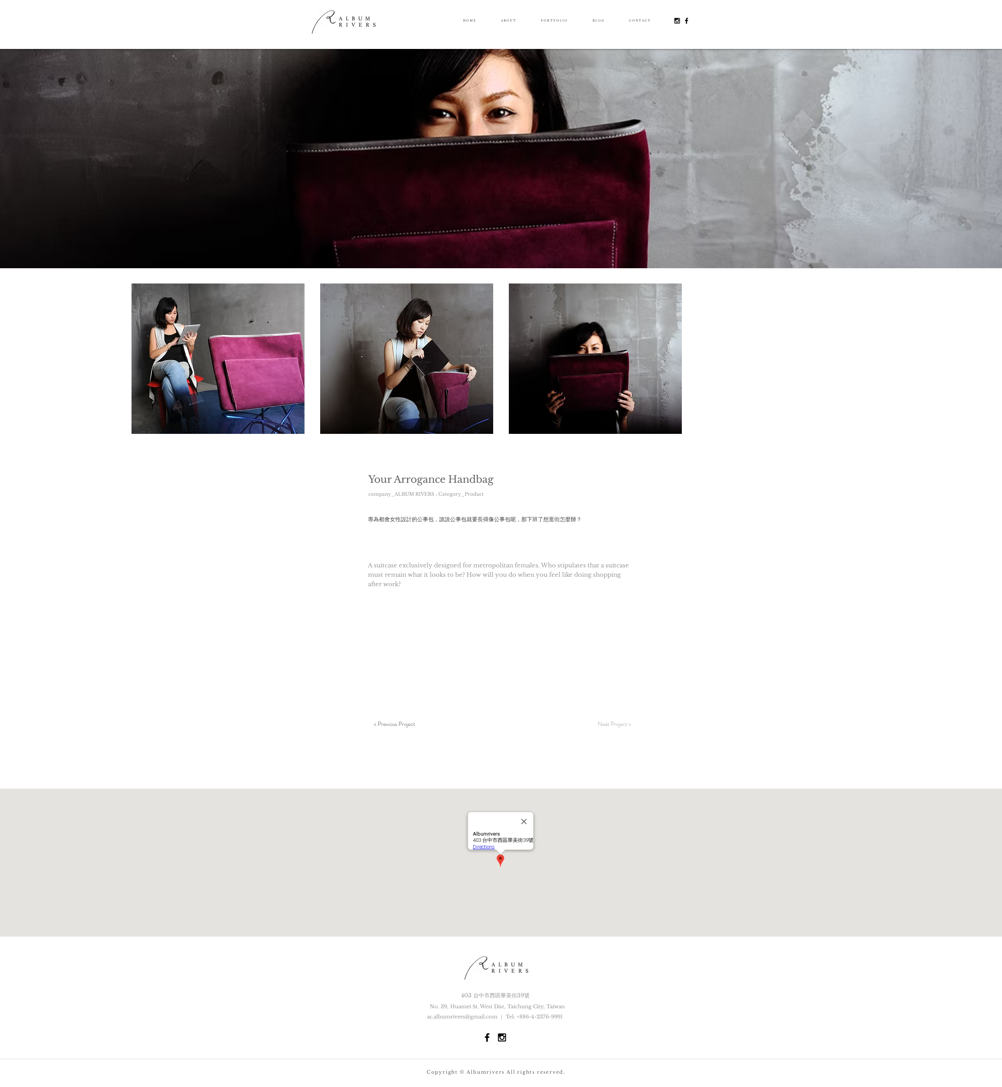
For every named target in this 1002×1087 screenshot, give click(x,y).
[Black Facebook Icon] (686, 21)
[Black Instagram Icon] (677, 21)
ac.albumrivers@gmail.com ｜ (466, 1016)
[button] (218, 358)
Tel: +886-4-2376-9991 (534, 1016)
